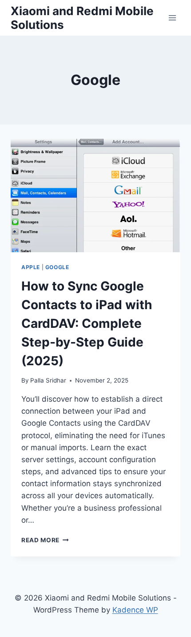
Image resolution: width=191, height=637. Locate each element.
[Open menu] (172, 17)
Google (57, 267)
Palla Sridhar (48, 380)
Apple (30, 267)
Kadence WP (135, 609)
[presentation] (95, 195)
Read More (45, 540)
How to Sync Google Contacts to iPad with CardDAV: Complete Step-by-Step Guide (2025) (86, 323)
